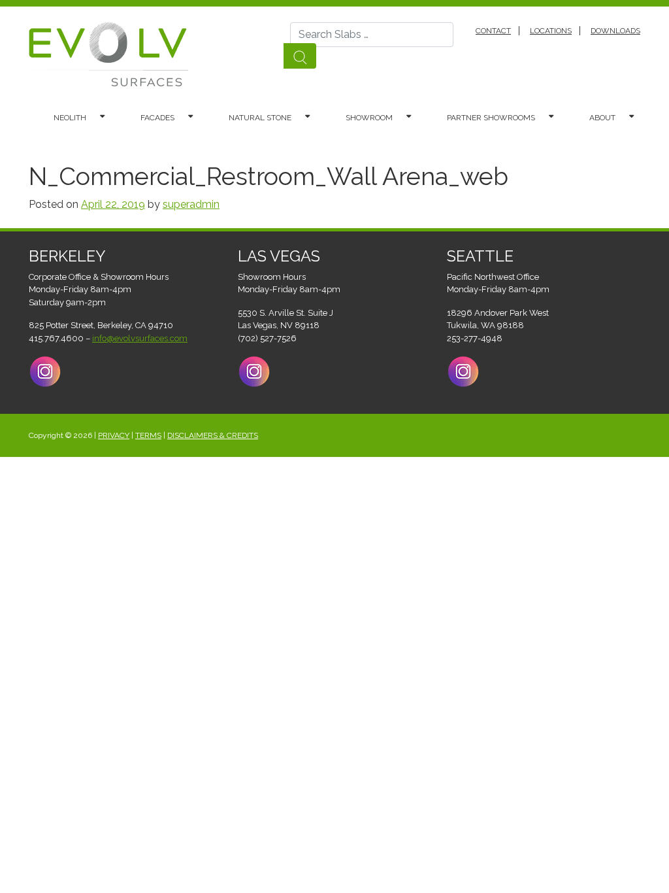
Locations (551, 30)
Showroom (369, 117)
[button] (108, 118)
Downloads (615, 30)
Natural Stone (260, 117)
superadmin (191, 204)
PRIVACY (113, 435)
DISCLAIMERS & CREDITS (212, 435)
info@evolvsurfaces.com (140, 338)
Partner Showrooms (491, 117)
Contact (493, 30)
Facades (157, 117)
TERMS (148, 435)
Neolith (70, 117)
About (602, 117)
